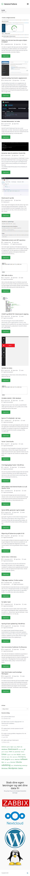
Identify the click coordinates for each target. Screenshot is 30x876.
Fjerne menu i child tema (9, 557)
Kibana (22, 751)
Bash (18, 747)
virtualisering (17, 765)
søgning (8, 762)
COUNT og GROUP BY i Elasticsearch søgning (15, 314)
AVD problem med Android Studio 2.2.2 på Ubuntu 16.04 (14, 487)
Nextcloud (4, 757)
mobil (14, 754)
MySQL (19, 754)
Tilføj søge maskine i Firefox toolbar (12, 580)
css (21, 747)
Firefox (20, 749)
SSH (5, 762)
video (12, 765)
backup (15, 747)
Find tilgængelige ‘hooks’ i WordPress (13, 465)
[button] (28, 4)
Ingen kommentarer (17, 244)
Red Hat (12, 759)
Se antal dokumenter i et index (11, 121)
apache (8, 747)
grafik (3, 751)
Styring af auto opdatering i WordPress (13, 623)
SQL (3, 762)
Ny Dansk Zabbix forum (9, 716)
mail (12, 754)
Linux (23, 80)
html (10, 752)
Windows (5, 768)
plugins (7, 759)
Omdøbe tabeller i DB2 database (11, 398)
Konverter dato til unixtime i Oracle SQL (13, 153)
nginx (8, 757)
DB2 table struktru (7, 275)
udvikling (6, 765)
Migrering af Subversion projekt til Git (13, 533)
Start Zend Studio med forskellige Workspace (12, 673)
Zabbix (20, 768)
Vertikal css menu (7, 368)
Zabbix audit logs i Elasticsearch (11, 740)
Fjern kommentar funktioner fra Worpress (14, 647)
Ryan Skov (18, 44)
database (4, 749)
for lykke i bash (6, 602)
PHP (3, 759)
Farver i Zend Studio (8, 441)
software (23, 759)
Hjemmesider (6, 584)
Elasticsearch (6, 125)
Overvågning (22, 757)
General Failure (10, 4)
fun (22, 749)
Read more (6, 56)
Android (4, 747)
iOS (13, 751)
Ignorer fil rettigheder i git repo (11, 418)
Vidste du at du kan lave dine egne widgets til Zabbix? (14, 41)
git (24, 749)
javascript (17, 751)
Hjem (3, 11)
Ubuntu (19, 762)
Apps (11, 747)
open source (15, 757)
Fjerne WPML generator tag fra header (13, 510)
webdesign (24, 765)
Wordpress (6, 244)
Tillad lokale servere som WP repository (13, 240)
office (11, 757)
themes (12, 762)
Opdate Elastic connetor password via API (13, 728)
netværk (23, 754)
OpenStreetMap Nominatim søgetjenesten (14, 78)
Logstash (8, 754)
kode (25, 44)
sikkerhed (17, 759)
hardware (6, 751)
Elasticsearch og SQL (8, 198)
